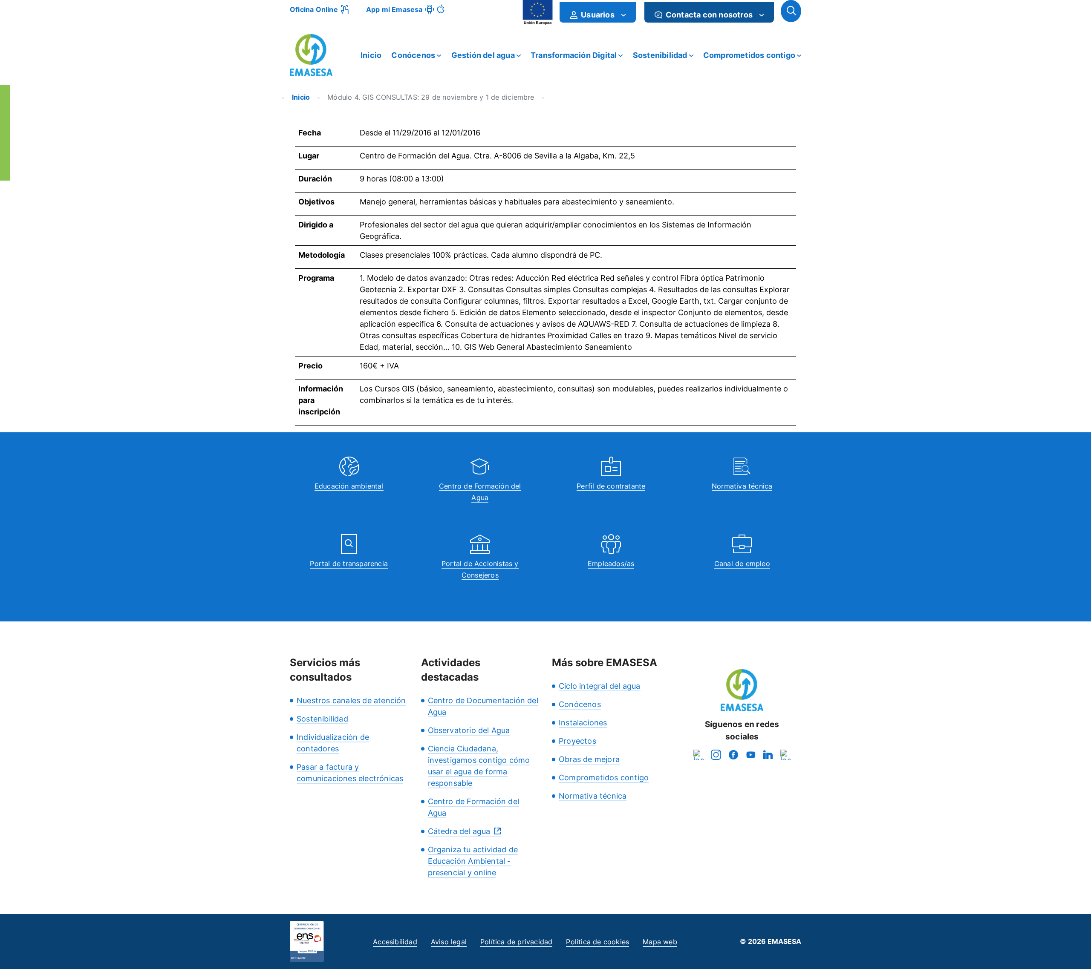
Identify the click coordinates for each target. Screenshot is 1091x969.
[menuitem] (598, 12)
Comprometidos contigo (749, 55)
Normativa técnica (742, 486)
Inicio (371, 55)
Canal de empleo (742, 563)
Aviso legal (449, 941)
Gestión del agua (483, 55)
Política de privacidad (516, 941)
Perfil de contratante (611, 486)
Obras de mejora (589, 759)
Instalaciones (583, 722)
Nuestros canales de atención (351, 700)
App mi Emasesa (394, 9)
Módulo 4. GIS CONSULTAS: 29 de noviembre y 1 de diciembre (430, 97)
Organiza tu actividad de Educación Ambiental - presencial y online (473, 861)
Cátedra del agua (459, 831)
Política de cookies (597, 941)
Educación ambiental (349, 486)
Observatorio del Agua (469, 730)
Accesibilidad (395, 941)
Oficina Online (314, 9)
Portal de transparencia (349, 563)
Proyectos (577, 740)
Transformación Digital (574, 55)
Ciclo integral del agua (600, 685)
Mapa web (660, 941)
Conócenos (413, 55)
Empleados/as (611, 563)
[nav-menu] (623, 14)
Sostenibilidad (660, 55)
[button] (791, 11)
